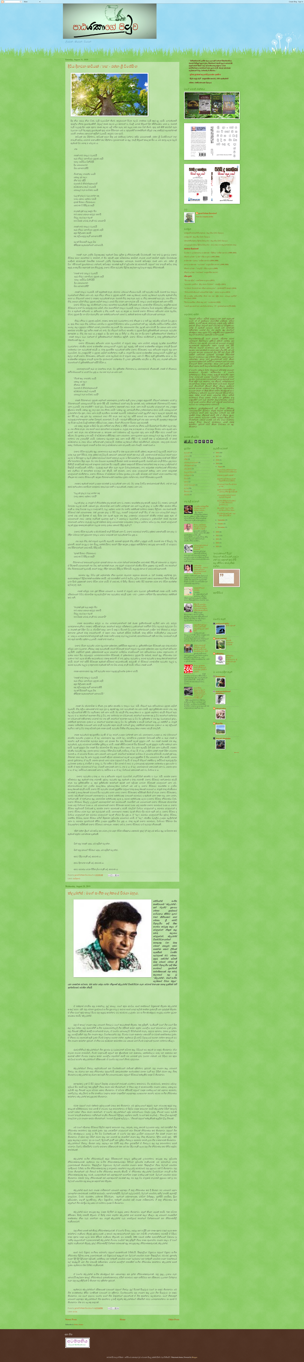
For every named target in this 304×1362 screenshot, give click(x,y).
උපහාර (186, 456)
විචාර (186, 478)
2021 (217, 535)
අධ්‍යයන (187, 452)
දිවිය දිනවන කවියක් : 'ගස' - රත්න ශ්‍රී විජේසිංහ (103, 66)
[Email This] (109, 875)
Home (123, 1319)
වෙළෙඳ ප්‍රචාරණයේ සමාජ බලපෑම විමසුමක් (201, 547)
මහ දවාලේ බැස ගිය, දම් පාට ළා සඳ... (227, 485)
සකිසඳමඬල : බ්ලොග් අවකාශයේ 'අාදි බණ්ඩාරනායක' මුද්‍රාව (231, 659)
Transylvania (220, 676)
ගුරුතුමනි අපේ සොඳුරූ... (199, 589)
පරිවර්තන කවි (189, 465)
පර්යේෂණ (187, 469)
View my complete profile (204, 216)
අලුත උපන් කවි (221, 638)
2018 (217, 460)
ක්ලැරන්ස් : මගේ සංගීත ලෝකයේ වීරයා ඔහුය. (103, 893)
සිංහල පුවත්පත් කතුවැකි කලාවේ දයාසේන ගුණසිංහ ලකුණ (200, 668)
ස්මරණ (186, 494)
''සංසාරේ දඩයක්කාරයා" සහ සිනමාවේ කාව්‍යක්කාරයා (227, 471)
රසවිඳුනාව (76, 878)
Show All (236, 752)
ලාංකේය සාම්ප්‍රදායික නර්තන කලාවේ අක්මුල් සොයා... (201, 508)
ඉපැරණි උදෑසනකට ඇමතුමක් (229, 642)
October (220, 523)
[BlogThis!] (111, 875)
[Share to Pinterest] (118, 875)
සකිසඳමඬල (220, 653)
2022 (217, 539)
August (220, 466)
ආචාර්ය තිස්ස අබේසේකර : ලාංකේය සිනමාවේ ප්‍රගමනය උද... (226, 502)
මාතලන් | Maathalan (223, 738)
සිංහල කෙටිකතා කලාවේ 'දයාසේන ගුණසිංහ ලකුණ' (200, 527)
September (221, 520)
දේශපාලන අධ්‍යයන (191, 462)
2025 (217, 546)
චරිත (186, 459)
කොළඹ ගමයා (221, 708)
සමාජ (186, 481)
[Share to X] (113, 875)
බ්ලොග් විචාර (189, 472)
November (221, 527)
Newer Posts (71, 1319)
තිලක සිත (219, 723)
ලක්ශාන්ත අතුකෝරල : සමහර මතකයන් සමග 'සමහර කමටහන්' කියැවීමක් (201, 569)
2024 (217, 543)
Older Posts (174, 1319)
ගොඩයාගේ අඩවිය (222, 623)
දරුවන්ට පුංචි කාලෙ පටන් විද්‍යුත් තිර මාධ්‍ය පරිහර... (226, 480)
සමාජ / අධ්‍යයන (189, 485)
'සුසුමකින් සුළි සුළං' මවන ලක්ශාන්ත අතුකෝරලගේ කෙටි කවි (201, 628)
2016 (217, 452)
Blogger (194, 1357)
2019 (217, 463)
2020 (217, 532)
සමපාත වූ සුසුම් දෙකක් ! (225, 475)
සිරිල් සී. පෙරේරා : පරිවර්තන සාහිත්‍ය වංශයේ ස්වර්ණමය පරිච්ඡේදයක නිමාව (201, 607)
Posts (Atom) (78, 1324)
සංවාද (75, 1311)
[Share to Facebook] (116, 875)
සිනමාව (187, 491)
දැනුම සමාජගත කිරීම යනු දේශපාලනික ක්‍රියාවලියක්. (227, 490)
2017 (217, 456)
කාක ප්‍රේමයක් (230, 625)
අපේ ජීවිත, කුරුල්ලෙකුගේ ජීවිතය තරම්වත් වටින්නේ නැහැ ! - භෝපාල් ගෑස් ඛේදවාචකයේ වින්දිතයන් (195, 693)
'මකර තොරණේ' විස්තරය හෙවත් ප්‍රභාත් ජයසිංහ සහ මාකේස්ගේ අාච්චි (201, 648)
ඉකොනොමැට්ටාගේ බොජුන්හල (223, 692)
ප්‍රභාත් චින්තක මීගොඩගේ (207, 213)
